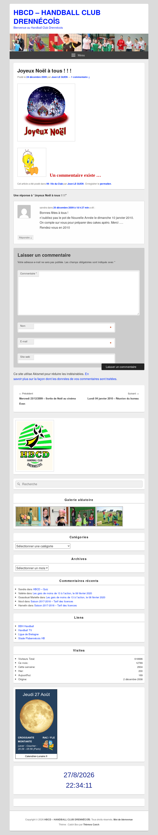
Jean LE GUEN (59, 77)
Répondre (25, 237)
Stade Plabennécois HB (31, 638)
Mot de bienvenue (123, 819)
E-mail (23, 341)
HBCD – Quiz (40, 589)
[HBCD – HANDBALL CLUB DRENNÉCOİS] (79, 50)
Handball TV (25, 630)
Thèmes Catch (91, 824)
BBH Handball (26, 626)
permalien (105, 183)
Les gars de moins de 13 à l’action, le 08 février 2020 (62, 593)
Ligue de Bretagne (28, 634)
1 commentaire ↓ (80, 77)
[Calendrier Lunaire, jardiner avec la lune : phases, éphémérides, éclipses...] (36, 758)
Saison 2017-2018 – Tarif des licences (52, 601)
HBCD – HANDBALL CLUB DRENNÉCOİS (57, 16)
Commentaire (28, 273)
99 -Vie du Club (54, 183)
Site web (25, 356)
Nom (22, 326)
